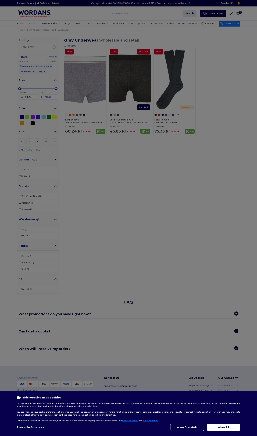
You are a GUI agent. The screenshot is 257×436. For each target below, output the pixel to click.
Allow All (223, 427)
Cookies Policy (130, 420)
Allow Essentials (187, 427)
